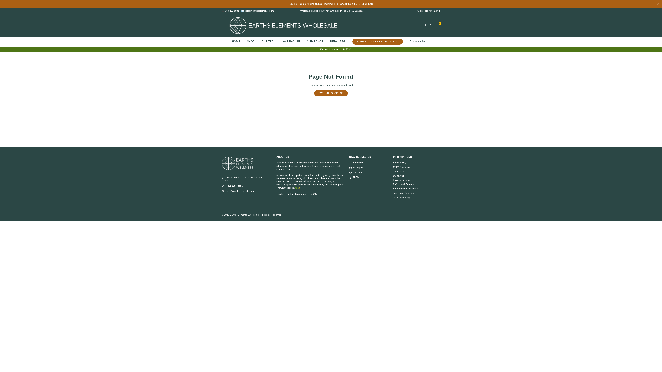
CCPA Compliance (402, 167)
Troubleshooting (401, 197)
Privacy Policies (401, 180)
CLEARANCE (315, 41)
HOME (236, 41)
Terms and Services (403, 193)
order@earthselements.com (240, 191)
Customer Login (419, 41)
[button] (437, 25)
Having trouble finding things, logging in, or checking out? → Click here (331, 3)
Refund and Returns (403, 184)
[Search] (425, 25)
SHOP (251, 41)
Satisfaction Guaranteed (405, 188)
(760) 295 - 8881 (234, 185)
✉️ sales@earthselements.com (257, 10)
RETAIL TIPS (337, 41)
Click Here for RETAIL (428, 10)
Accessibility (400, 162)
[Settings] (431, 25)
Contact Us (399, 171)
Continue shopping (331, 93)
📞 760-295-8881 (230, 10)
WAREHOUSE (291, 41)
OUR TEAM (269, 41)
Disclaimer (398, 175)
